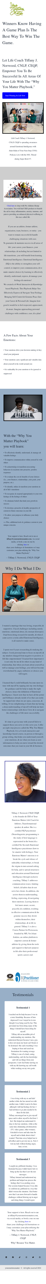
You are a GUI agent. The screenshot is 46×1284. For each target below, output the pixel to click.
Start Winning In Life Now (15, 95)
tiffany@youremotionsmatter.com (19, 539)
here (25, 544)
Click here (11, 205)
